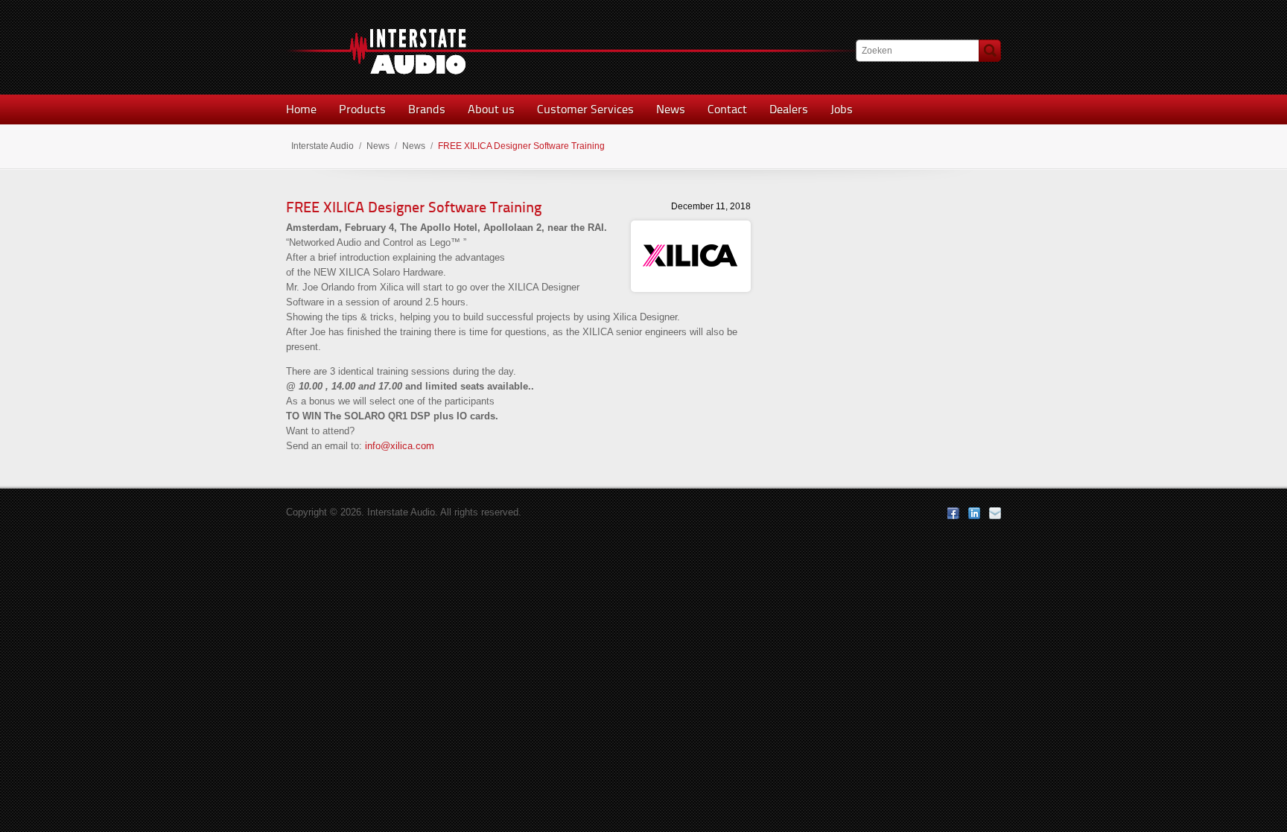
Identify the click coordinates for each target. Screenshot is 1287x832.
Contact (727, 109)
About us (491, 109)
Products (362, 109)
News (670, 109)
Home (301, 109)
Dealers (788, 109)
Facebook (953, 513)
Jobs (841, 109)
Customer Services (585, 109)
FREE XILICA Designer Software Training (413, 207)
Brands (426, 109)
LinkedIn (974, 513)
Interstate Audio (322, 146)
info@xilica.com (399, 445)
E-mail (995, 513)
